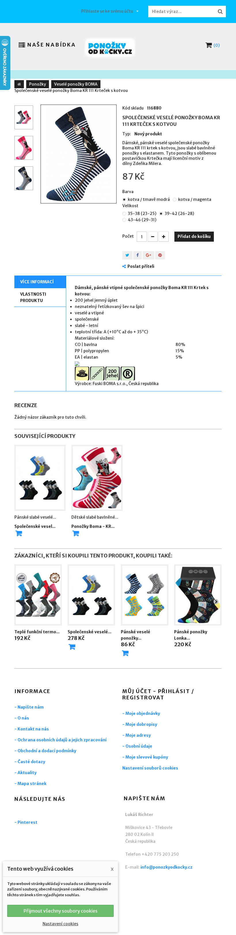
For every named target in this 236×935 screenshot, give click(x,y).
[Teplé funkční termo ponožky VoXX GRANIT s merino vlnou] (38, 595)
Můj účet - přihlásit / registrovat (158, 694)
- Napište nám (29, 707)
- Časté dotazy (29, 761)
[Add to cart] (18, 533)
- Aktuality (25, 772)
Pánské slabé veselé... (35, 517)
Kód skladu (133, 108)
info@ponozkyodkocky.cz (166, 867)
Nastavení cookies (60, 923)
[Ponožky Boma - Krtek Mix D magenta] (97, 478)
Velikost (130, 205)
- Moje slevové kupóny (145, 757)
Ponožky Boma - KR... (93, 526)
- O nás (21, 718)
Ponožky (37, 84)
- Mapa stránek (30, 783)
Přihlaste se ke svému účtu (107, 11)
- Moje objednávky (141, 713)
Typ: (126, 133)
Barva (128, 191)
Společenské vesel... (35, 526)
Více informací (37, 281)
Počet (128, 236)
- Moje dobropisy (139, 724)
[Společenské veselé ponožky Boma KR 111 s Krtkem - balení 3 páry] (91, 595)
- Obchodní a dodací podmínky (45, 750)
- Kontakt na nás (31, 729)
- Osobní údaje (137, 746)
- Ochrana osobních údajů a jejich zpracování (60, 739)
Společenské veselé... (89, 631)
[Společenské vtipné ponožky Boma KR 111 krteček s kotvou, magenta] (23, 117)
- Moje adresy (136, 735)
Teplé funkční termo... (37, 631)
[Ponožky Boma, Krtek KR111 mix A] (40, 478)
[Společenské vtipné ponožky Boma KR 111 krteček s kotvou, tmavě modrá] (78, 154)
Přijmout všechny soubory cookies (61, 911)
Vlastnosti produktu (33, 297)
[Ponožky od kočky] (110, 47)
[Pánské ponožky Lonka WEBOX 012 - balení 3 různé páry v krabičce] (198, 595)
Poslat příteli (140, 266)
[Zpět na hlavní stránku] (19, 84)
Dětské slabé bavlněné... (94, 517)
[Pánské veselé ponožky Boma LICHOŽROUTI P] (144, 595)
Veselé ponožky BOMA (76, 84)
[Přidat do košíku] (72, 647)
